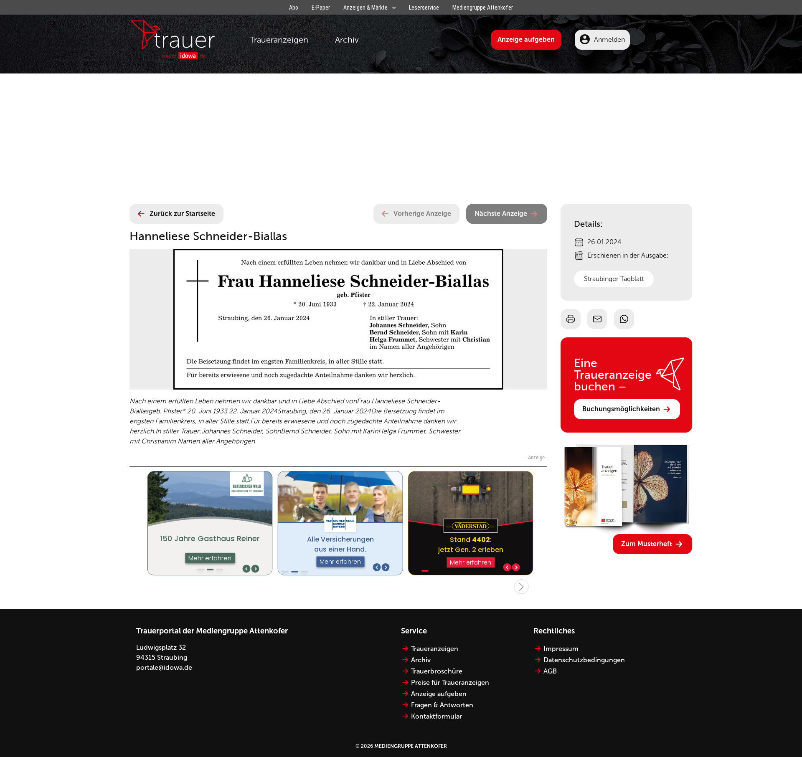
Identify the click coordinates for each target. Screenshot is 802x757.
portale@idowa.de (164, 667)
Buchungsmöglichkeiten (621, 409)
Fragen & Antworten (442, 705)
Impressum (561, 648)
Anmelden (609, 39)
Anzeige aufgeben (526, 39)
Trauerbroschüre (436, 671)
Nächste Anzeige (501, 213)
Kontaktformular (436, 716)
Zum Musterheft (646, 543)
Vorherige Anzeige (422, 213)
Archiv (347, 39)
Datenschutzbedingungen (584, 659)
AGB (550, 671)
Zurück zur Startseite (182, 213)
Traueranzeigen (279, 39)
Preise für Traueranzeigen (450, 682)
